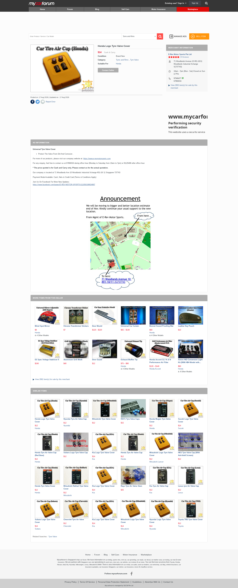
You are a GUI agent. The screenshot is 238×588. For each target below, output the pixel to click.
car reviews (132, 562)
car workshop (154, 564)
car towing (166, 560)
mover (136, 567)
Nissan (59, 564)
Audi (64, 564)
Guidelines (137, 582)
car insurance (129, 567)
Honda (118, 64)
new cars (116, 562)
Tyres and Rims (122, 60)
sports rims (116, 560)
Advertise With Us (152, 582)
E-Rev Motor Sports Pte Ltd (180, 54)
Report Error (50, 102)
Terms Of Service (87, 582)
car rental (127, 564)
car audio (134, 564)
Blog (97, 9)
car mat (172, 560)
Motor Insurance (158, 9)
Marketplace (193, 9)
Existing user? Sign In (175, 3)
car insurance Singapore (107, 567)
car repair (140, 560)
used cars (109, 562)
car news (141, 562)
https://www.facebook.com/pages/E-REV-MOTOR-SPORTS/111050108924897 (64, 185)
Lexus (180, 493)
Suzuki (181, 428)
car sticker (120, 567)
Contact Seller (108, 70)
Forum (70, 9)
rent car (123, 560)
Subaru (37, 529)
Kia (93, 459)
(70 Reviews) (184, 57)
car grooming (131, 560)
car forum (83, 560)
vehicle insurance (172, 564)
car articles (124, 562)
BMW (100, 564)
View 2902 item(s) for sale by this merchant (52, 379)
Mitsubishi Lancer (156, 462)
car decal (147, 560)
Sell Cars (125, 9)
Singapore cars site (87, 562)
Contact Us (168, 582)
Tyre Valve (134, 60)
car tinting (109, 560)
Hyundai (66, 426)
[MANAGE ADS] (177, 33)
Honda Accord (155, 369)
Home (42, 9)
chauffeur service (146, 567)
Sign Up (195, 3)
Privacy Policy (71, 582)
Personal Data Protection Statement (113, 582)
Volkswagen (80, 564)
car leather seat (156, 560)
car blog (162, 564)
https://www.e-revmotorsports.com (97, 159)
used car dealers (143, 564)
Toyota (180, 526)
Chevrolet (67, 526)
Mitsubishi (67, 495)
